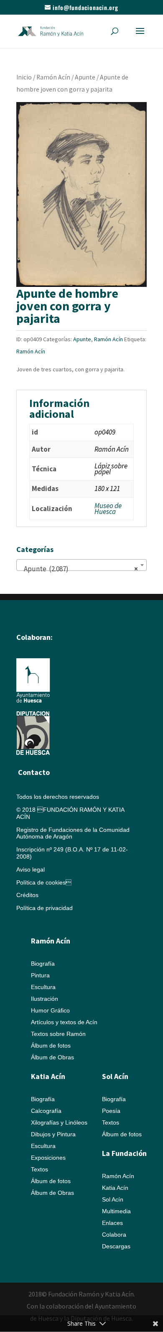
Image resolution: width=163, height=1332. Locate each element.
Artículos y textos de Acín (64, 1022)
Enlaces (112, 1223)
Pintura (40, 975)
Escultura (43, 987)
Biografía (43, 963)
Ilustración (44, 998)
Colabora (114, 1234)
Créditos (27, 895)
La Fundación (124, 1153)
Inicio (24, 77)
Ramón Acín (53, 77)
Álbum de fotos (51, 1045)
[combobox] (81, 565)
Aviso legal (30, 869)
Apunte (85, 77)
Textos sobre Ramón (58, 1033)
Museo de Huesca (108, 508)
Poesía (111, 1110)
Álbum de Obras (52, 1057)
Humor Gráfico (50, 1010)
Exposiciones (48, 1157)
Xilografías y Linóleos (59, 1122)
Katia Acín (48, 1076)
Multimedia (116, 1211)
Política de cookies (43, 882)
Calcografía (46, 1110)
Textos (39, 1169)
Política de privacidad (44, 908)
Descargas (116, 1246)
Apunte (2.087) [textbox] (79, 568)
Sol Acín (112, 1199)
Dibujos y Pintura (53, 1134)
